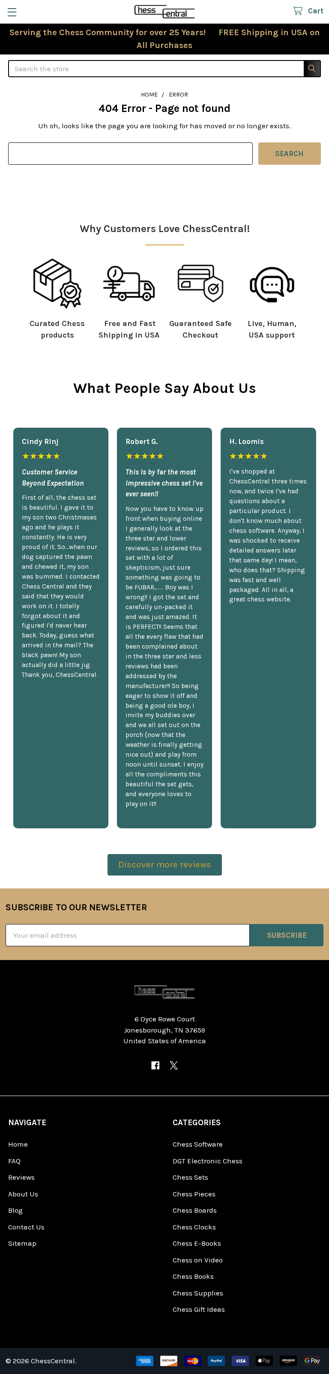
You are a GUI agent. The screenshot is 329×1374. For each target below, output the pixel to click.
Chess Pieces (194, 1194)
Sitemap (22, 1243)
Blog (15, 1210)
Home (18, 1144)
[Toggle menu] (12, 12)
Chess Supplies (198, 1293)
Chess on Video (198, 1260)
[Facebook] (155, 1065)
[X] (174, 1065)
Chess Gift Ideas (199, 1309)
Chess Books (193, 1276)
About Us (23, 1194)
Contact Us (26, 1227)
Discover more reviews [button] (164, 864)
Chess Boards (195, 1210)
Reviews (21, 1177)
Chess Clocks (194, 1227)
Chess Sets (190, 1177)
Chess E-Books (197, 1243)
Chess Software (198, 1144)
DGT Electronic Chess (207, 1161)
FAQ (14, 1161)
